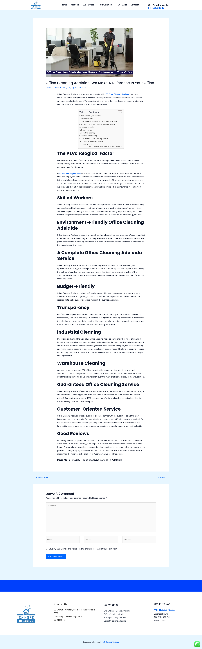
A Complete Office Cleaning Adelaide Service (98, 124)
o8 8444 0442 (165, 610)
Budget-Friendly (87, 127)
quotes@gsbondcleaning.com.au (68, 616)
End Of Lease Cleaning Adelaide (117, 611)
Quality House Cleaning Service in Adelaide (97, 460)
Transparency (86, 130)
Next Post (163, 477)
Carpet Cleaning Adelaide (115, 621)
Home (64, 5)
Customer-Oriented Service (92, 141)
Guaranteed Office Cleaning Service (94, 138)
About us (75, 5)
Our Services (88, 5)
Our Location (106, 5)
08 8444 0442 (156, 8)
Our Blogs (122, 5)
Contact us (136, 5)
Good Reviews (87, 144)
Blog (65, 87)
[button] (95, 5)
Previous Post (40, 477)
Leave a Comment (53, 87)
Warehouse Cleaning (89, 136)
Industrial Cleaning (88, 133)
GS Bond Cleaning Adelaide (117, 94)
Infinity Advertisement (111, 642)
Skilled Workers (87, 118)
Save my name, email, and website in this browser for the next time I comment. (83, 549)
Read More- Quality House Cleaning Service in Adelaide (107, 146)
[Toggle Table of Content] (118, 112)
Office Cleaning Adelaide (70, 173)
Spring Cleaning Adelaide (115, 617)
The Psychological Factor (91, 116)
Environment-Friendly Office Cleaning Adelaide (99, 121)
